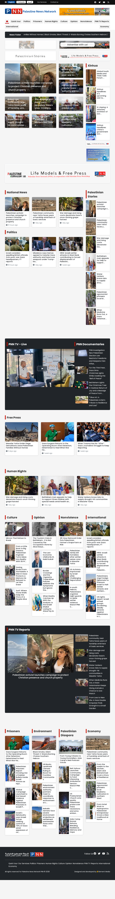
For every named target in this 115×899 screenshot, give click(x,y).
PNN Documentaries (90, 344)
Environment (43, 731)
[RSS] (108, 2)
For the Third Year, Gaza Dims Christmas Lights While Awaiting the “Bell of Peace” (97, 373)
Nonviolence (86, 21)
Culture (64, 21)
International (12, 26)
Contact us (54, 2)
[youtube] (104, 2)
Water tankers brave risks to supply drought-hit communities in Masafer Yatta (98, 670)
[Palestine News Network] (30, 10)
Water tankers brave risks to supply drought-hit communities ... (17, 121)
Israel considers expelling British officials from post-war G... (69, 70)
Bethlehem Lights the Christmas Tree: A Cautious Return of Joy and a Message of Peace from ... (98, 388)
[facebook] (95, 2)
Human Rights (51, 21)
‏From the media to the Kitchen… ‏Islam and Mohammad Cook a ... (44, 119)
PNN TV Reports (102, 21)
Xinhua (93, 65)
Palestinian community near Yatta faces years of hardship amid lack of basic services (98, 641)
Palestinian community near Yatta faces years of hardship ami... (17, 103)
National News (17, 192)
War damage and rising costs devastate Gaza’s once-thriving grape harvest (98, 655)
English (11, 2)
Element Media (104, 871)
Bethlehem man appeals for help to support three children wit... (70, 103)
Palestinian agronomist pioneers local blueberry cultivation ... (69, 119)
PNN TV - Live (18, 344)
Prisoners (37, 21)
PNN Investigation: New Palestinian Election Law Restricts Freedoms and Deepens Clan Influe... (97, 357)
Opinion (73, 21)
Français (21, 2)
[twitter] (99, 2)
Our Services (42, 2)
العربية (30, 2)
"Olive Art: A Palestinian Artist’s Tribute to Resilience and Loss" (98, 401)
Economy (104, 26)
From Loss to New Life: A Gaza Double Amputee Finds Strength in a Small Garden (97, 703)
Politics (27, 21)
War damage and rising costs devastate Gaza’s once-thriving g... (44, 103)
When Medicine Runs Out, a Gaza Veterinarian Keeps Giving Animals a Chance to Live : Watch (98, 687)
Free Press (14, 417)
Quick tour (16, 21)
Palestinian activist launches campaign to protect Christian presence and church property (30, 86)
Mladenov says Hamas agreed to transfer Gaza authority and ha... (71, 86)
